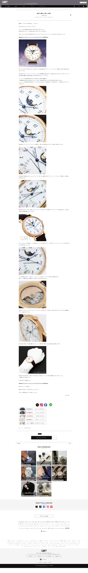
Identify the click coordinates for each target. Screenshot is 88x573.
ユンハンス (62, 543)
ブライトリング (32, 528)
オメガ (21, 523)
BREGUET (23, 495)
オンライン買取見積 (48, 556)
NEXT (70, 443)
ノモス (78, 543)
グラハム (53, 546)
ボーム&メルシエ (44, 546)
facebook (40, 562)
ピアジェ (67, 543)
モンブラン (30, 546)
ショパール (47, 495)
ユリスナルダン (25, 546)
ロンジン (51, 543)
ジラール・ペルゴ (57, 540)
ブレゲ (40, 528)
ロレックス (51, 528)
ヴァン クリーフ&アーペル (33, 540)
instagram (45, 562)
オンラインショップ (42, 6)
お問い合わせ (39, 556)
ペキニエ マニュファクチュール (20, 540)
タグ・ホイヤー (35, 543)
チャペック (27, 540)
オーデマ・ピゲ (10, 543)
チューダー (51, 540)
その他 (60, 546)
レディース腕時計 (40, 540)
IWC (38, 521)
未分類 (64, 546)
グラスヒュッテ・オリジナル (72, 543)
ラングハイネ (78, 540)
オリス (39, 546)
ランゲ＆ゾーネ (44, 528)
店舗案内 (31, 556)
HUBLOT (27, 495)
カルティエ (36, 523)
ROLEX (30, 495)
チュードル (43, 543)
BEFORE (18, 443)
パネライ (27, 528)
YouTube (50, 562)
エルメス (69, 540)
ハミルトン (49, 546)
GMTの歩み (9, 540)
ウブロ (34, 495)
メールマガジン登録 (45, 516)
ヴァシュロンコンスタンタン (60, 528)
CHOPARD (43, 495)
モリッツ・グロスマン (56, 543)
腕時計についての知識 (63, 540)
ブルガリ (37, 528)
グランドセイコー (73, 540)
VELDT (57, 546)
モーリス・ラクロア (46, 540)
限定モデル (45, 531)
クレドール (13, 540)
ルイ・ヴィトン (35, 546)
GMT (68, 395)
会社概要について (57, 556)
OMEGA (48, 521)
